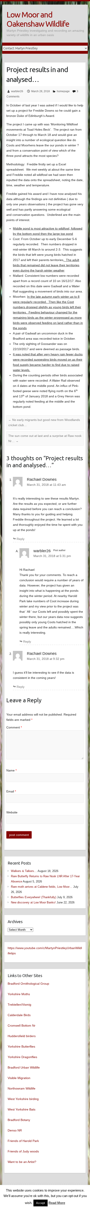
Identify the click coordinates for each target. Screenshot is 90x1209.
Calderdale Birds (19, 1015)
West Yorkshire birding (23, 1099)
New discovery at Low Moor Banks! (33, 902)
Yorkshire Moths (19, 994)
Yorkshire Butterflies (21, 1046)
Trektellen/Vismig (19, 1004)
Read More (56, 1203)
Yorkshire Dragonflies (22, 1057)
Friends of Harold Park (23, 1141)
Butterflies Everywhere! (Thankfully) (33, 897)
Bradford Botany (19, 1120)
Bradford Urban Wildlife (24, 1067)
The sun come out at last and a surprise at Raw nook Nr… (44, 438)
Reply (20, 539)
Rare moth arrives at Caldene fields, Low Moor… (41, 886)
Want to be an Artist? (22, 1162)
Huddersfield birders (22, 1036)
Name (11, 770)
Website (11, 812)
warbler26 (17, 91)
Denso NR (15, 1130)
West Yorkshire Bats (21, 1109)
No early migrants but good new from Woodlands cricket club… (44, 422)
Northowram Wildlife (21, 1088)
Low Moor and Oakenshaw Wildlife (38, 19)
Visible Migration (19, 1078)
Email (11, 791)
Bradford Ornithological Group (28, 983)
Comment (14, 727)
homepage (63, 91)
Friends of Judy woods (23, 1151)
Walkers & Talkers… (24, 871)
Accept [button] (40, 1203)
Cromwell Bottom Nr (21, 1025)
